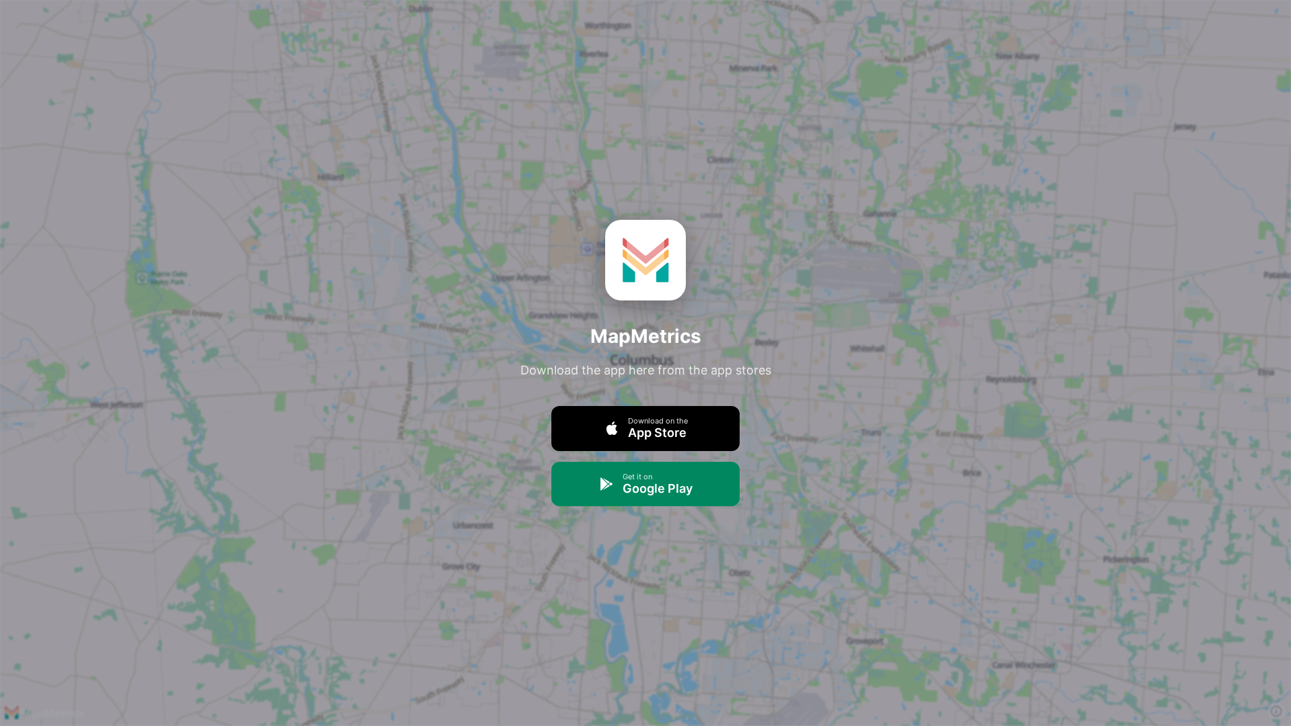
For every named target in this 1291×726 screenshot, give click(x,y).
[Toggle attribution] (1276, 711)
